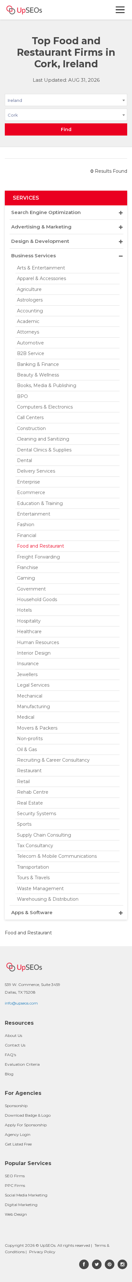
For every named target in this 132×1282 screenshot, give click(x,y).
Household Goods (37, 599)
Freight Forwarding (38, 557)
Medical (25, 717)
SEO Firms (15, 1175)
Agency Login (17, 1134)
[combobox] (66, 101)
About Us (13, 1035)
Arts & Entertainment (41, 268)
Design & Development (40, 241)
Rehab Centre (32, 792)
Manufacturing (33, 706)
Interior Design (34, 653)
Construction (31, 428)
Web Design (16, 1214)
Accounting (30, 311)
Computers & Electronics (45, 407)
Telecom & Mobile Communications (57, 856)
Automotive (30, 343)
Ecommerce (31, 492)
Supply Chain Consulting (44, 835)
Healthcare (29, 631)
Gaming (26, 578)
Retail (23, 781)
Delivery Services (36, 471)
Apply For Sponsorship (26, 1124)
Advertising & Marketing (41, 227)
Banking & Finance (38, 364)
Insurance (28, 663)
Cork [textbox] (13, 115)
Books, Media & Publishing (46, 385)
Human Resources (38, 642)
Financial (26, 535)
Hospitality (29, 621)
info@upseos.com (21, 1003)
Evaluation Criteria (22, 1064)
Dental (24, 460)
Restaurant (29, 770)
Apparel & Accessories (41, 278)
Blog (9, 1073)
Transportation (33, 867)
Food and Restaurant (40, 546)
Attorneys (28, 332)
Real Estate (30, 803)
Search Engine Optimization (46, 212)
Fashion (25, 524)
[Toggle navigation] (120, 9)
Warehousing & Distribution (47, 899)
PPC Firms (15, 1185)
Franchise (27, 567)
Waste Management (40, 888)
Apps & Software (32, 912)
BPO (22, 396)
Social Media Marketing (26, 1195)
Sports (24, 824)
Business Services (33, 255)
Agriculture (29, 289)
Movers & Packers (37, 728)
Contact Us (15, 1045)
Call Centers (30, 417)
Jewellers (27, 674)
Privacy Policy (42, 1251)
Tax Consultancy (35, 845)
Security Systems (36, 813)
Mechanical (29, 696)
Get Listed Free (18, 1144)
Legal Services (33, 685)
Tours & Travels (33, 878)
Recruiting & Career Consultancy (53, 760)
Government (31, 589)
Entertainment (33, 514)
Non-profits (30, 738)
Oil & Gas (27, 749)
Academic (28, 321)
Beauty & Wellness (38, 375)
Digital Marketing (21, 1204)
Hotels (24, 610)
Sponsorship (16, 1105)
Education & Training (40, 503)
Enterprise (28, 482)
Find (66, 129)
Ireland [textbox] (15, 100)
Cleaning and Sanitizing (43, 439)
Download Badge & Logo (28, 1115)
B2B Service (30, 353)
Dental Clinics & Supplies (44, 450)
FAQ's (10, 1054)
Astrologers (30, 300)
